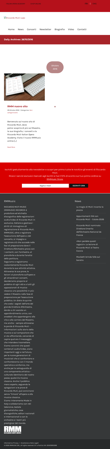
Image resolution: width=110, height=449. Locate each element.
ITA (86, 3)
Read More (11, 147)
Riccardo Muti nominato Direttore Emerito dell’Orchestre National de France (88, 230)
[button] (91, 29)
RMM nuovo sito (17, 106)
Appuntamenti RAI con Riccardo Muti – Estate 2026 (90, 218)
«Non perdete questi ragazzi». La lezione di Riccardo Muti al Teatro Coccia (87, 246)
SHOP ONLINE (35, 4)
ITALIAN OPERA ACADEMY (15, 4)
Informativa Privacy (11, 443)
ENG (95, 3)
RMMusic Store (55, 179)
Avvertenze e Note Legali (30, 443)
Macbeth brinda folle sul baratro (88, 258)
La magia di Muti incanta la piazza (89, 208)
